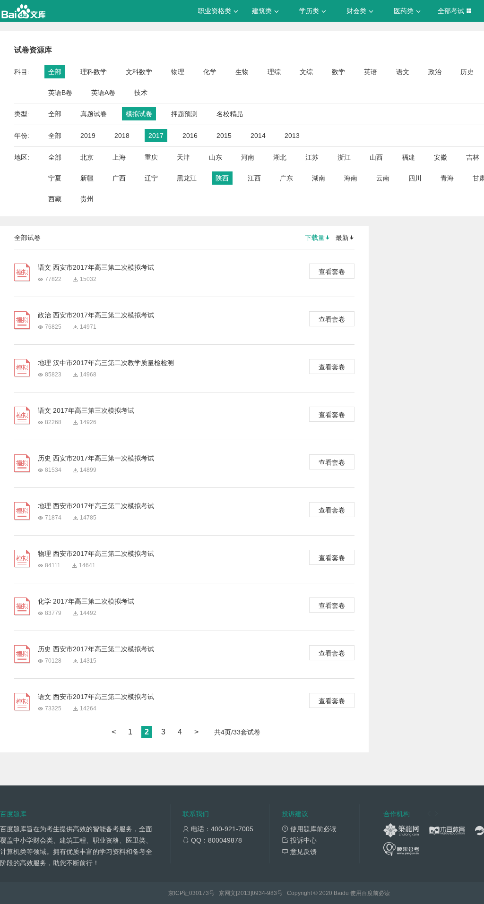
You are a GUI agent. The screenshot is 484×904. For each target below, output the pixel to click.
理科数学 (93, 72)
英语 (370, 72)
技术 (140, 92)
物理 (177, 72)
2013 (292, 135)
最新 (342, 237)
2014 (258, 135)
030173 (199, 893)
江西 (254, 178)
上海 (119, 157)
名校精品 (229, 114)
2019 (87, 135)
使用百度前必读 (370, 893)
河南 (247, 157)
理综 (274, 72)
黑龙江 (187, 178)
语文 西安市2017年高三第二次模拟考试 (96, 267)
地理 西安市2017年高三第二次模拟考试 (96, 506)
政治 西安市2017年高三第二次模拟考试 (96, 315)
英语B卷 (60, 92)
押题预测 (184, 114)
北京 (87, 157)
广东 (286, 178)
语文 (402, 72)
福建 (408, 157)
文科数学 (139, 72)
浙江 (344, 157)
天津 (183, 157)
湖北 (279, 157)
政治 (434, 72)
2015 (224, 135)
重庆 (151, 157)
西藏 (54, 199)
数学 (338, 72)
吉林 (472, 157)
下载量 (315, 237)
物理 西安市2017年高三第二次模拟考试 (96, 553)
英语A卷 (103, 92)
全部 (54, 72)
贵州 (87, 199)
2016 (190, 135)
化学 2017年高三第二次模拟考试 (86, 601)
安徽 (440, 157)
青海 (447, 178)
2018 (122, 135)
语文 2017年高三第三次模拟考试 (86, 410)
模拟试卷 (139, 114)
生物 (242, 72)
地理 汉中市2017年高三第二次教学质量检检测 (106, 363)
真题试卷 (93, 114)
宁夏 (54, 178)
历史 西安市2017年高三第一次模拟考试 (96, 458)
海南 (350, 178)
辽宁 (151, 178)
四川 (415, 178)
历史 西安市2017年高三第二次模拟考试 (96, 649)
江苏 (312, 157)
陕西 (222, 178)
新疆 (87, 178)
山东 (215, 157)
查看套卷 (332, 271)
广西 (119, 178)
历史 (467, 72)
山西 (376, 157)
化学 (209, 72)
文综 (306, 72)
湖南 (318, 178)
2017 (156, 135)
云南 (382, 178)
